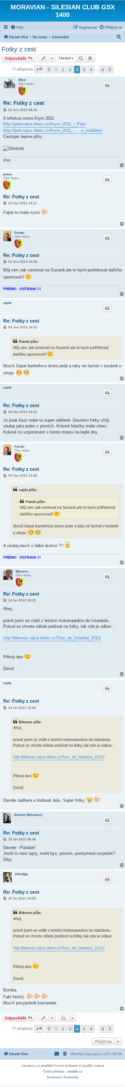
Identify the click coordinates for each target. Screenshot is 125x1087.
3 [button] (70, 69)
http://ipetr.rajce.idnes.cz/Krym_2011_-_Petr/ (44, 124)
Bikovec (22, 571)
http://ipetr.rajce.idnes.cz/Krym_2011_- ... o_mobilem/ (53, 130)
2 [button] (63, 69)
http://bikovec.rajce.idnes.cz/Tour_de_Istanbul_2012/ (52, 637)
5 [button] (84, 69)
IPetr (22, 80)
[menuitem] (17, 27)
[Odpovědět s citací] (107, 85)
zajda (7, 303)
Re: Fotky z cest (23, 103)
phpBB (46, 1065)
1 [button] (56, 69)
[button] (39, 69)
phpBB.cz (75, 1071)
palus (7, 174)
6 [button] (91, 69)
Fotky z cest (19, 49)
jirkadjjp (21, 874)
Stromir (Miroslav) (28, 815)
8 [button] (103, 69)
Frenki (19, 232)
